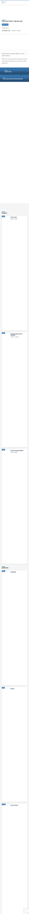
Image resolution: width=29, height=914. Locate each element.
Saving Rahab (13, 571)
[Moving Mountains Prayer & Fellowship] (6, 389)
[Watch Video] (10, 573)
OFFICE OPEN (13, 217)
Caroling (7, 71)
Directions (5, 24)
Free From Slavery (14, 805)
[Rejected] (6, 744)
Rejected (12, 688)
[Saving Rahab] (6, 627)
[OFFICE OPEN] (6, 273)
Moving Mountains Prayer (13, 79)
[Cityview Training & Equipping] (6, 506)
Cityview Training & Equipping (16, 450)
